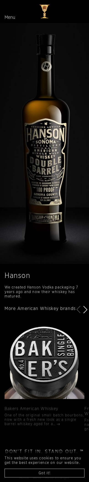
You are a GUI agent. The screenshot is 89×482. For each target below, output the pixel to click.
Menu (10, 17)
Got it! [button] (45, 473)
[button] (85, 309)
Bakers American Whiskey (31, 409)
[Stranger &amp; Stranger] (44, 11)
